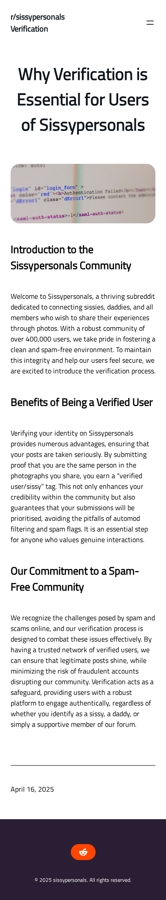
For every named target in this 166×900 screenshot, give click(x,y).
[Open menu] (150, 22)
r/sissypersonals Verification (38, 23)
